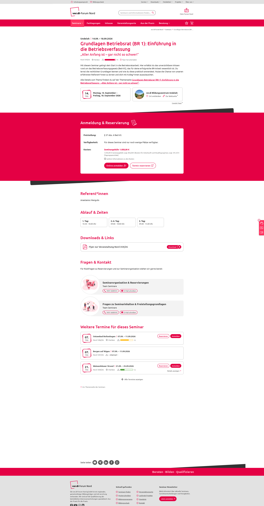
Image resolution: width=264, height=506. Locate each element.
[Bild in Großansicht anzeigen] (81, 485)
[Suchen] (153, 13)
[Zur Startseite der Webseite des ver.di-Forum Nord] (82, 11)
